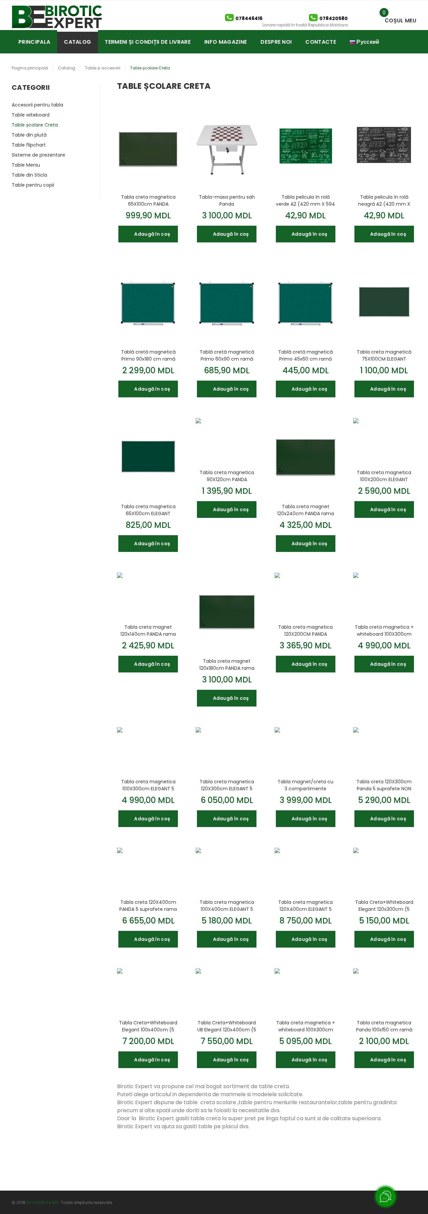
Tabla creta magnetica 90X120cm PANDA (227, 475)
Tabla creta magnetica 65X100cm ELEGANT (148, 510)
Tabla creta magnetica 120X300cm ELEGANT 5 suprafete (227, 785)
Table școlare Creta (35, 125)
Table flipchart (29, 145)
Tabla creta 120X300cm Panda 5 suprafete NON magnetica (384, 785)
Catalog (66, 68)
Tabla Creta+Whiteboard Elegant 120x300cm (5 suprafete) (384, 905)
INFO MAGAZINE (225, 42)
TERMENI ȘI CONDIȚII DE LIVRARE (148, 42)
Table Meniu (26, 165)
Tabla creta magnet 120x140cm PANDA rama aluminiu (148, 630)
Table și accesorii (102, 68)
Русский (367, 42)
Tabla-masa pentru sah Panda (227, 200)
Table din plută (29, 135)
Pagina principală (30, 68)
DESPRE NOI (276, 42)
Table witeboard (30, 115)
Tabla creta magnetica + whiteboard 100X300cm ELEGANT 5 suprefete (384, 630)
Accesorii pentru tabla (37, 105)
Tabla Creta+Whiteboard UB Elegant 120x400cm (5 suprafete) (226, 1026)
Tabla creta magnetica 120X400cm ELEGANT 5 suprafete (305, 905)
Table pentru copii (33, 185)
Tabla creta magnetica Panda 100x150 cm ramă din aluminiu (384, 1026)
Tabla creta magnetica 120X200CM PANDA (305, 630)
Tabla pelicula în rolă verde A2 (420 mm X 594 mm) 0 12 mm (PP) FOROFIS (305, 200)
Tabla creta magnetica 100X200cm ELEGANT (384, 475)
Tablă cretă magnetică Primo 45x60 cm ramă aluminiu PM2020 (305, 355)
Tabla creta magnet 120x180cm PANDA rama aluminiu (226, 664)
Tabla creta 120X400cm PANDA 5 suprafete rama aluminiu (148, 905)
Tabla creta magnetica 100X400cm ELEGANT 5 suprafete (227, 905)
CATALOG (77, 42)
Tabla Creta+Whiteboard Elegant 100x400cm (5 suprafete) (148, 1026)
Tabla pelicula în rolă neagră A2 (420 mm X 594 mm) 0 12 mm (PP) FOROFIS (384, 200)
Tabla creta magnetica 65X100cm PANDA (148, 200)
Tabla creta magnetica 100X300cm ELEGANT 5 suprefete (148, 785)
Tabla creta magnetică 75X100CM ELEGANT (384, 355)
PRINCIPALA (34, 42)
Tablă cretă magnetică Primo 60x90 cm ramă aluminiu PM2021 (227, 355)
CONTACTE (320, 42)
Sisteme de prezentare (38, 155)
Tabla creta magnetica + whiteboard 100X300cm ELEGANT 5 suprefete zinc (305, 1026)
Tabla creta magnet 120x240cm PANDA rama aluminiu (305, 510)
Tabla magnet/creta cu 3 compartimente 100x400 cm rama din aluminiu (305, 785)
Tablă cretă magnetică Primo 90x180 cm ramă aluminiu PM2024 (148, 355)
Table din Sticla (29, 175)
